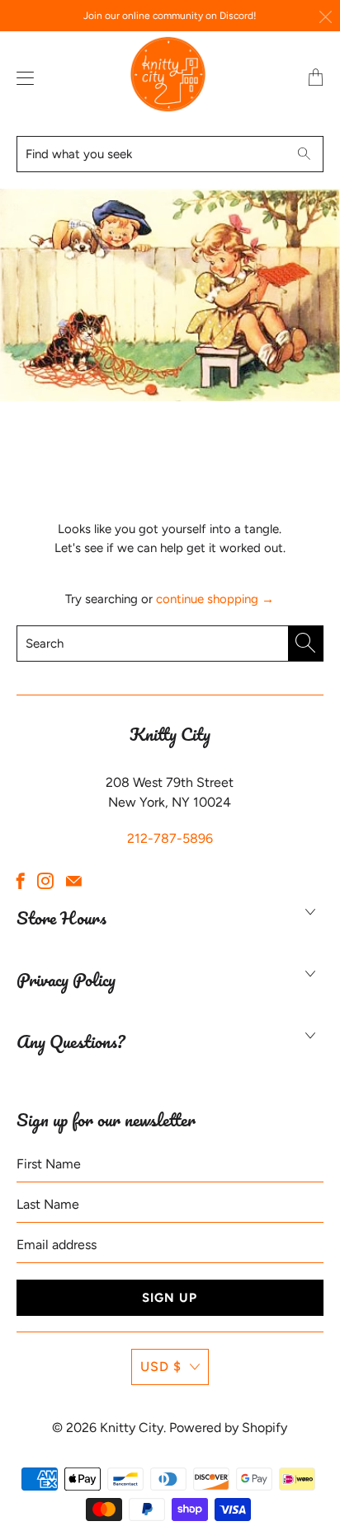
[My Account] (21, 78)
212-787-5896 (170, 838)
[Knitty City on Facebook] (21, 881)
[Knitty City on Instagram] (45, 881)
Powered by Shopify (228, 1427)
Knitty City (131, 1427)
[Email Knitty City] (74, 881)
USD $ (161, 1366)
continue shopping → (215, 599)
